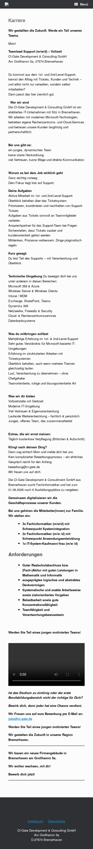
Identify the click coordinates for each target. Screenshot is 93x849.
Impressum (35, 821)
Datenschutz (56, 821)
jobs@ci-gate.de (20, 718)
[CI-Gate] (7, 4)
